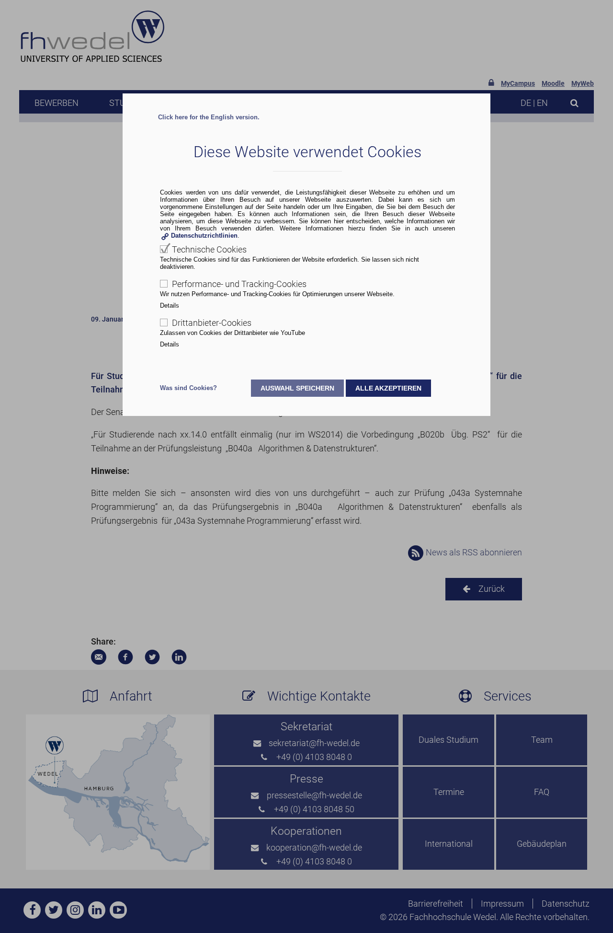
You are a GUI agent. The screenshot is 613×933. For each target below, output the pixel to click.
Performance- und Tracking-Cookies (239, 284)
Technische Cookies (209, 249)
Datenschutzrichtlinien (204, 235)
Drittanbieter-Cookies (211, 323)
